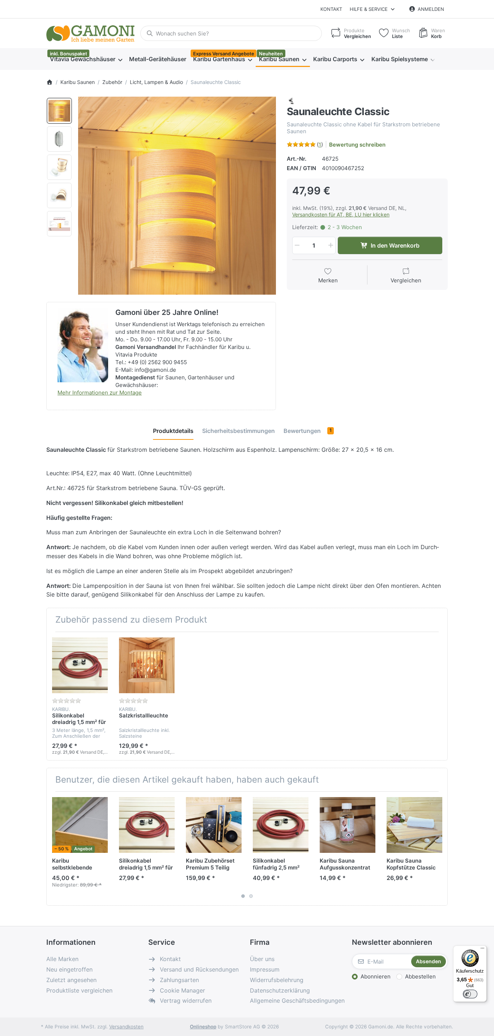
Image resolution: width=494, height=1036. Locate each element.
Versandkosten (126, 1026)
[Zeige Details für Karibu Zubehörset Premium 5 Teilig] (214, 825)
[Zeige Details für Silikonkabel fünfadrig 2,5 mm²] (280, 825)
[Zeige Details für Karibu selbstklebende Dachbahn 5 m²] (80, 825)
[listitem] (177, 196)
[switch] (470, 994)
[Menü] (482, 950)
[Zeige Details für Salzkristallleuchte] (147, 665)
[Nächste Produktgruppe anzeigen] (439, 848)
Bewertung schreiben (357, 144)
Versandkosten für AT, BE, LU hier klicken (340, 214)
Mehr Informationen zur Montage (100, 392)
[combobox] (231, 33)
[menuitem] (85, 59)
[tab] (173, 431)
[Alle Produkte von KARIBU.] (291, 100)
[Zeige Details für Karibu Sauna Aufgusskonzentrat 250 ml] (347, 825)
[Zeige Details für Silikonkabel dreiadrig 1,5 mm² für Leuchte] (80, 665)
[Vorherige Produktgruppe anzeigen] (55, 848)
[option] (59, 110)
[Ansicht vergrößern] (177, 196)
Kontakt (331, 9)
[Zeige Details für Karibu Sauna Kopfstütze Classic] (414, 825)
